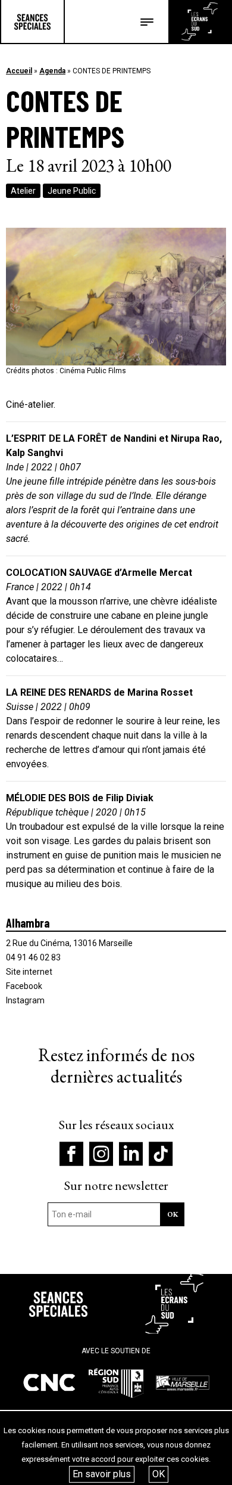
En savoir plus (102, 1474)
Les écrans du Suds (199, 21)
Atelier (23, 191)
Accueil (19, 71)
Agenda (52, 71)
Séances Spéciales (32, 21)
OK (158, 1474)
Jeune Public (72, 191)
